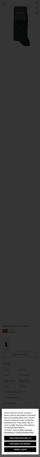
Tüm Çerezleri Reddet (20, 444)
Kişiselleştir (20, 449)
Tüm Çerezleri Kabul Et (20, 438)
